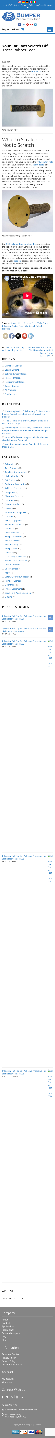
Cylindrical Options (13, 365)
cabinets (17, 261)
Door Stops (10, 584)
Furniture (9, 516)
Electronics (10, 500)
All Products (10, 390)
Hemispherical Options (15, 382)
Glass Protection (12, 532)
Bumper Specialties (13, 536)
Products (6, 1323)
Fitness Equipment (13, 588)
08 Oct (7, 62)
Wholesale (7, 1382)
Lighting (8, 596)
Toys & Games (12, 468)
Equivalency (8, 1329)
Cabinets (9, 552)
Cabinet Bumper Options (16, 374)
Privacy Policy (9, 1357)
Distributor (10, 528)
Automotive (10, 464)
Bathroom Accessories (15, 484)
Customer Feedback (12, 1364)
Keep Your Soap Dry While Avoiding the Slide (13, 348)
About (5, 1319)
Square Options (12, 369)
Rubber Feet (16, 323)
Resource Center (10, 1354)
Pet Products (11, 480)
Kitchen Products (12, 476)
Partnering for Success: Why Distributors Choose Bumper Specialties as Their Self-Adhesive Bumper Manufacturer (26, 430)
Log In (5, 29)
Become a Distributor (15, 524)
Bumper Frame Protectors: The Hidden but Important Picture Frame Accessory (40, 351)
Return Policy (9, 1361)
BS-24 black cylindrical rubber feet (21, 244)
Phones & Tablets (13, 496)
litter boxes (36, 71)
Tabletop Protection (14, 488)
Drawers (9, 508)
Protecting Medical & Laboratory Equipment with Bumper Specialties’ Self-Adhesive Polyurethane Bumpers (26, 414)
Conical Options (12, 386)
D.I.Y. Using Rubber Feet (16, 556)
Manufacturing (11, 544)
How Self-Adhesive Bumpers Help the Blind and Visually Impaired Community (25, 438)
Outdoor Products (13, 504)
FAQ (4, 1336)
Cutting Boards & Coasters (17, 576)
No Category (11, 394)
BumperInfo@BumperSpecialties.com (36, 5)
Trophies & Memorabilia (16, 472)
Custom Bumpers (11, 1333)
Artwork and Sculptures (15, 512)
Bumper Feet (30, 323)
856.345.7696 (11, 5)
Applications (8, 1326)
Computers (10, 492)
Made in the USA (12, 540)
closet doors (38, 164)
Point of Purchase (13, 580)
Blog (4, 1340)
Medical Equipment (13, 520)
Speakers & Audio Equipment (18, 593)
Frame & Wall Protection (16, 560)
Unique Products (12, 564)
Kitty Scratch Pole (45, 162)
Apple (7, 572)
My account (8, 1378)
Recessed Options (13, 377)
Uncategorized (11, 568)
